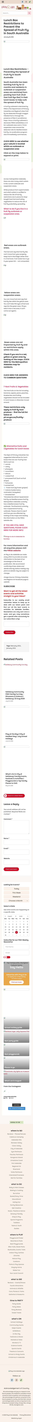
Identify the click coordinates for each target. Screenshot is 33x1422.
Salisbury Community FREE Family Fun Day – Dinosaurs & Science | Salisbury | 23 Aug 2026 (15, 695)
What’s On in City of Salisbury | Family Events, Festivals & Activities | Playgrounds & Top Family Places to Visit (16, 778)
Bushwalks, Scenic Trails (16, 1250)
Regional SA (16, 1166)
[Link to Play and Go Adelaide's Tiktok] (29, 1)
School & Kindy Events (17, 1354)
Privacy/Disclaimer (25, 1415)
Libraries (16, 1256)
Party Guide (16, 1304)
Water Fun (16, 1270)
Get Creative (16, 1208)
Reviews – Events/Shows (16, 1283)
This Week (16, 893)
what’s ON (16, 1319)
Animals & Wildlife (16, 1288)
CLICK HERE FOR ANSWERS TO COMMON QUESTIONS (16, 376)
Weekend (16, 897)
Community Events (16, 1325)
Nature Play (16, 1259)
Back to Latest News (15, 796)
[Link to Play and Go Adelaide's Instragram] (26, 1)
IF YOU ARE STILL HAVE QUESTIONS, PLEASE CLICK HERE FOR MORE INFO (15, 527)
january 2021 (11, 648)
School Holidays (16, 1322)
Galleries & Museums (16, 1294)
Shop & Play (16, 1217)
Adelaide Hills (16, 1140)
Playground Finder (16, 1238)
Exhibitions (16, 1331)
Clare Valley (16, 1146)
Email (6, 848)
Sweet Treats (16, 1313)
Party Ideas (16, 1307)
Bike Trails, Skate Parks (16, 1247)
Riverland (16, 1169)
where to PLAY (16, 1234)
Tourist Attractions (16, 1286)
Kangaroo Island (16, 1157)
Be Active (16, 1193)
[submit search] (29, 13)
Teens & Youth (16, 1226)
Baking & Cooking (16, 1190)
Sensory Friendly (16, 1214)
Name (6, 838)
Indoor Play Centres (16, 1253)
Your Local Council (16, 1273)
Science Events (16, 1346)
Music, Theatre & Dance (16, 1211)
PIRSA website (14, 550)
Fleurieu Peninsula (16, 1154)
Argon (20, 1418)
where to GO (16, 1130)
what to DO (16, 1184)
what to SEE (16, 1279)
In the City (16, 1334)
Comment (8, 819)
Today (16, 889)
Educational (16, 1199)
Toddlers (16, 1223)
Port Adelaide (16, 1163)
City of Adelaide (16, 1149)
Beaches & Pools (17, 1241)
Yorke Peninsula (16, 1172)
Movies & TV (16, 1343)
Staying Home (16, 1267)
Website (7, 858)
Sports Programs (16, 1220)
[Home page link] (16, 7)
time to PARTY (16, 1300)
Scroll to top (15, 1122)
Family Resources (16, 1205)
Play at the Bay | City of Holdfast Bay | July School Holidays (16, 736)
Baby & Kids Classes (16, 1187)
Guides (16, 1228)
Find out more (16, 982)
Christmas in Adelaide (16, 1357)
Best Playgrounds (16, 1244)
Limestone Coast (16, 1160)
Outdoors (16, 1261)
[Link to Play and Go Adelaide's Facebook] (22, 1)
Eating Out (16, 1202)
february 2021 (16, 646)
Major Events (16, 1328)
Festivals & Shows (16, 1337)
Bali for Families (16, 1178)
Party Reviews (17, 1310)
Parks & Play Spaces (16, 1264)
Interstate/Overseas (16, 1175)
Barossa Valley (16, 1143)
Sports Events (16, 1348)
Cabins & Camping (16, 1137)
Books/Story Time (16, 1196)
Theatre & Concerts (16, 1351)
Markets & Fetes (16, 1340)
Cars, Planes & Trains (16, 1291)
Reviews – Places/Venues (16, 1134)
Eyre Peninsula (16, 1152)
